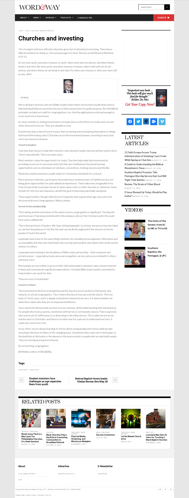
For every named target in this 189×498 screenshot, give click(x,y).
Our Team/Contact (27, 474)
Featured (34, 432)
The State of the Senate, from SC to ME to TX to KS (157, 224)
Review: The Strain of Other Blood (142, 184)
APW (98, 432)
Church (25, 432)
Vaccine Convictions (105, 435)
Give (20, 480)
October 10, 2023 (53, 445)
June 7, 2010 (23, 31)
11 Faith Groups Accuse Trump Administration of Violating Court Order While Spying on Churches (146, 156)
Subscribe (102, 474)
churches (23, 370)
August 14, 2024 (28, 444)
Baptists (150, 432)
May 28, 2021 (126, 442)
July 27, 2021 (101, 438)
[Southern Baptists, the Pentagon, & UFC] (135, 266)
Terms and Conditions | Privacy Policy (33, 495)
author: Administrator (43, 31)
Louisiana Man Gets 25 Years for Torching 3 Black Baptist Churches (156, 437)
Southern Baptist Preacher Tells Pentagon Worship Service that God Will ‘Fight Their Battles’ (145, 176)
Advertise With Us (66, 474)
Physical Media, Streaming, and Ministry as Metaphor (81, 438)
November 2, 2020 (153, 443)
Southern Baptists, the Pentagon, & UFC (157, 252)
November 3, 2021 (78, 444)
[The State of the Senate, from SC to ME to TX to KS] (135, 239)
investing (34, 370)
